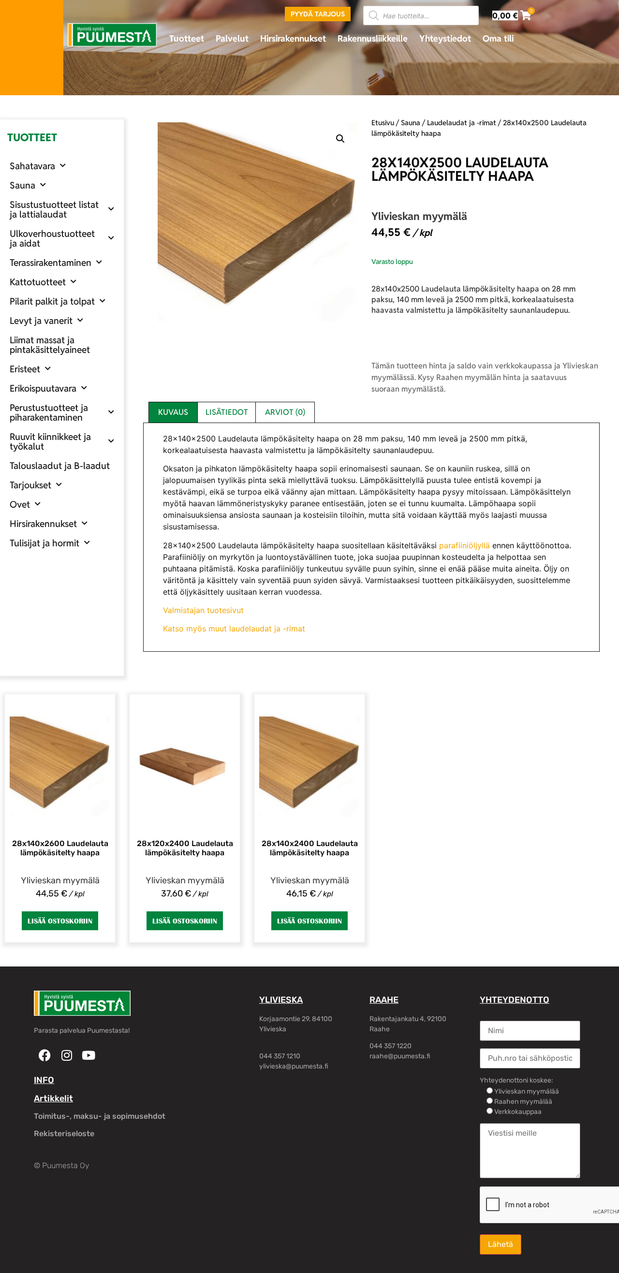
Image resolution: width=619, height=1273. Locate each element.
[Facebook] (45, 1055)
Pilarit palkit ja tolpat (52, 301)
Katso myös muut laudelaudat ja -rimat (234, 628)
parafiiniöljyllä (464, 545)
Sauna (22, 185)
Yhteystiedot (445, 38)
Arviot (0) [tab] (285, 412)
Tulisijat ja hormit (44, 543)
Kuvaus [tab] (173, 412)
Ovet (20, 504)
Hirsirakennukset (293, 38)
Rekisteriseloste (64, 1133)
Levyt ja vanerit (41, 320)
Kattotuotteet (38, 282)
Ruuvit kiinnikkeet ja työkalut (50, 441)
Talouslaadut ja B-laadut (60, 465)
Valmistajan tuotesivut (203, 610)
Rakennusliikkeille (373, 38)
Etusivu (382, 122)
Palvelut (232, 38)
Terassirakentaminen (50, 262)
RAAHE (383, 1000)
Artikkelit (53, 1098)
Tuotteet (186, 38)
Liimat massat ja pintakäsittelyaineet (50, 344)
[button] (340, 138)
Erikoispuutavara (43, 388)
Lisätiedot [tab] (227, 412)
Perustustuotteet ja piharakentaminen (49, 412)
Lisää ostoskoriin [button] (60, 920)
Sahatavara (32, 166)
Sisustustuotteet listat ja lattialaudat (54, 209)
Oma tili (498, 38)
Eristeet (25, 369)
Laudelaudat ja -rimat (461, 122)
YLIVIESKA (281, 1000)
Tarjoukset (30, 485)
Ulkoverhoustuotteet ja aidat (52, 238)
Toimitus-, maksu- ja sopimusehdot (99, 1116)
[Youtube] (88, 1055)
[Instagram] (66, 1055)
